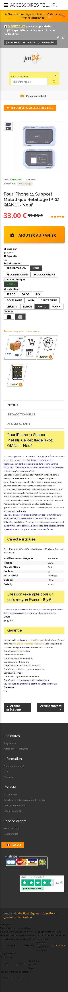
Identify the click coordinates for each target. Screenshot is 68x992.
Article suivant (51, 706)
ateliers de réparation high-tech (28, 643)
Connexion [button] (14, 42)
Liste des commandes (15, 805)
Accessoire (14, 300)
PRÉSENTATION (16, 268)
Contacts (8, 777)
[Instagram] (63, 38)
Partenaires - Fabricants (16, 748)
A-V (38, 294)
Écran (27, 306)
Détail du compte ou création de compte (25, 800)
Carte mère (49, 300)
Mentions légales (28, 913)
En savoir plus (58, 945)
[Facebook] (58, 38)
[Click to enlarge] (39, 147)
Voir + (56, 306)
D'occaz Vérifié (44, 274)
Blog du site (10, 743)
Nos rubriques (11, 833)
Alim (31, 300)
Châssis (12, 306)
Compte (30, 42)
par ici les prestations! (40, 26)
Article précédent (13, 707)
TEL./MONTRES (19, 76)
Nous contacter (12, 828)
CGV (6, 771)
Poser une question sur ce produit (22, 331)
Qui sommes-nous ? (14, 766)
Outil (42, 306)
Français (15, 844)
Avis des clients (18, 423)
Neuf (36, 268)
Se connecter (10, 794)
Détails (12, 405)
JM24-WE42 (25, 183)
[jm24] (34, 58)
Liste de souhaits (12, 810)
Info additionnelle (21, 414)
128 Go (11, 294)
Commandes (47, 42)
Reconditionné (17, 274)
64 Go (25, 294)
